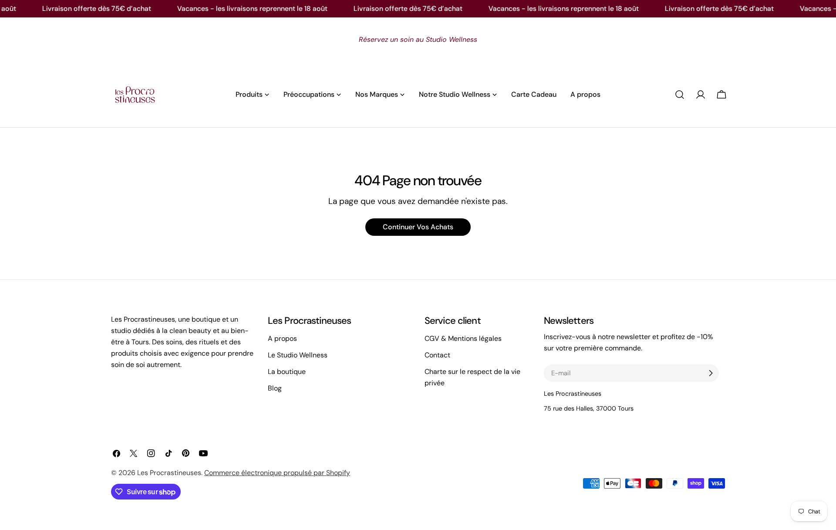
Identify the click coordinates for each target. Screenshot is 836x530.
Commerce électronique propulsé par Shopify (277, 472)
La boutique (287, 371)
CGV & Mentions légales (463, 338)
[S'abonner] (710, 373)
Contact (437, 355)
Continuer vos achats (418, 226)
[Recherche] (679, 94)
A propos (282, 338)
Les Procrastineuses (169, 472)
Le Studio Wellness (297, 355)
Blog (275, 388)
